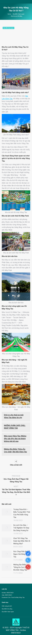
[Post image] (7, 512)
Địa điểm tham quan (8, 28)
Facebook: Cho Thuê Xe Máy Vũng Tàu (13, 597)
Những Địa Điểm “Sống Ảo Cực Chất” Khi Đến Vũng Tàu (21, 567)
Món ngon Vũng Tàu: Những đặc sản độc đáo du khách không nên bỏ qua (15, 438)
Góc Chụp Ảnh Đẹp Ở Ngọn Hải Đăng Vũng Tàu (21, 554)
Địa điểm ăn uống (7, 609)
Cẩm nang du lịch (7, 606)
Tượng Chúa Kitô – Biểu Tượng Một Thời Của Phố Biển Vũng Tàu (21, 513)
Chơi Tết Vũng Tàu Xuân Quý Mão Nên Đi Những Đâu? (21, 541)
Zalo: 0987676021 (7, 595)
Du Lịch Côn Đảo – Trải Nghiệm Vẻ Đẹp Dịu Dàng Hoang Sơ (21, 527)
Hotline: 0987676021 (8, 593)
